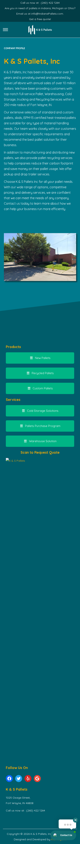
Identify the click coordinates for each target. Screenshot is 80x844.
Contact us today (16, 203)
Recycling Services (49, 99)
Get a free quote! (40, 19)
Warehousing (54, 94)
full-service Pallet (31, 94)
